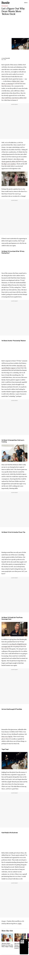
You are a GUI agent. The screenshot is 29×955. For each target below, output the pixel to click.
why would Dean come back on (14, 98)
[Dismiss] (26, 940)
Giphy (19, 923)
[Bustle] (6, 2)
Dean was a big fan (7, 736)
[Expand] (21, 940)
